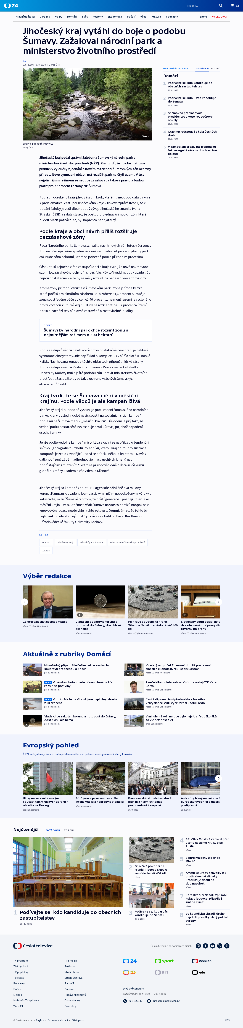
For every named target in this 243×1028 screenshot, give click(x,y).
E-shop (17, 994)
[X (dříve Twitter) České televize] (220, 946)
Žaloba (46, 550)
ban (25, 61)
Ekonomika (115, 16)
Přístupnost (78, 1020)
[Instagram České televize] (198, 946)
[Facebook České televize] (205, 946)
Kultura (156, 16)
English (40, 1020)
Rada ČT (70, 983)
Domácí (72, 16)
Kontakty (70, 1006)
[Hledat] (221, 5)
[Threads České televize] (227, 946)
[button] (87, 104)
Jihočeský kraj (65, 542)
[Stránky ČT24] (130, 961)
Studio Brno (72, 972)
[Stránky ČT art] (161, 972)
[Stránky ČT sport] (164, 961)
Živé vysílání (20, 966)
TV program (20, 960)
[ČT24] (11, 6)
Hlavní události (25, 16)
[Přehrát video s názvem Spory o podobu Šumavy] (87, 104)
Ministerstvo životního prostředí (127, 542)
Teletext (18, 977)
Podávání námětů (75, 994)
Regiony (98, 16)
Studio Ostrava (74, 977)
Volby (58, 16)
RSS (227, 1020)
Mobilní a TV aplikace (26, 1000)
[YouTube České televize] (212, 946)
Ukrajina (45, 16)
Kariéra (69, 989)
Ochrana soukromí (58, 1020)
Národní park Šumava (91, 542)
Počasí (131, 16)
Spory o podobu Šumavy (36, 143)
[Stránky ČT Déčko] (129, 972)
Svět (85, 16)
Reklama (70, 966)
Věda (143, 16)
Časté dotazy (72, 1000)
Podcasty (172, 16)
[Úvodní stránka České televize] (33, 946)
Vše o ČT (18, 1006)
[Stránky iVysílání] (202, 961)
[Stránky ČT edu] (198, 972)
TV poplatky (20, 972)
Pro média (71, 960)
